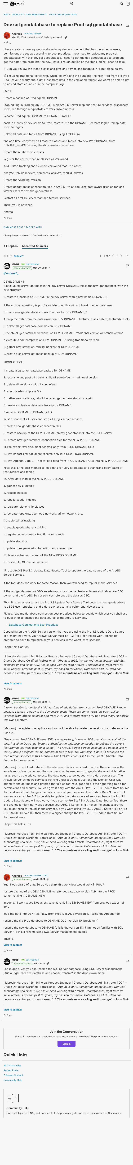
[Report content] (127, 26)
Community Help (12, 1080)
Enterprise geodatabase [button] (16, 235)
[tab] (10, 246)
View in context (12, 683)
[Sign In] (128, 4)
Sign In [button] (67, 1043)
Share (7, 218)
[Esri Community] (17, 4)
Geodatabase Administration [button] (46, 235)
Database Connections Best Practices (33, 624)
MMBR (15, 264)
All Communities (12, 1065)
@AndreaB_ (10, 273)
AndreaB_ (17, 33)
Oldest (18, 256)
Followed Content (13, 1075)
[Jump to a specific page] (127, 256)
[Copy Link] (66, 37)
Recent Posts (10, 1070)
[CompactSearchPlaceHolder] (122, 4)
